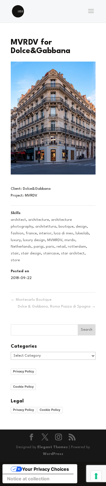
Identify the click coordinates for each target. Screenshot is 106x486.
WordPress (53, 454)
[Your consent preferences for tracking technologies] (96, 476)
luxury (16, 240)
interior (45, 233)
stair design (31, 253)
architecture (38, 220)
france (31, 233)
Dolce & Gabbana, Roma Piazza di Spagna (57, 306)
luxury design (34, 240)
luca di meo (63, 233)
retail (61, 247)
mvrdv (69, 240)
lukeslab (82, 233)
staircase (51, 253)
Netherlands (21, 247)
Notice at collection (28, 478)
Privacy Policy (23, 371)
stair (15, 253)
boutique (66, 226)
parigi (39, 247)
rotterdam (77, 247)
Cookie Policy (23, 387)
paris (50, 247)
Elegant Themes (52, 447)
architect (18, 220)
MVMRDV (54, 240)
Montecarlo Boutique (31, 300)
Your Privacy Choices (45, 469)
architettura (45, 226)
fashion (17, 233)
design (81, 226)
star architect (73, 253)
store (15, 260)
